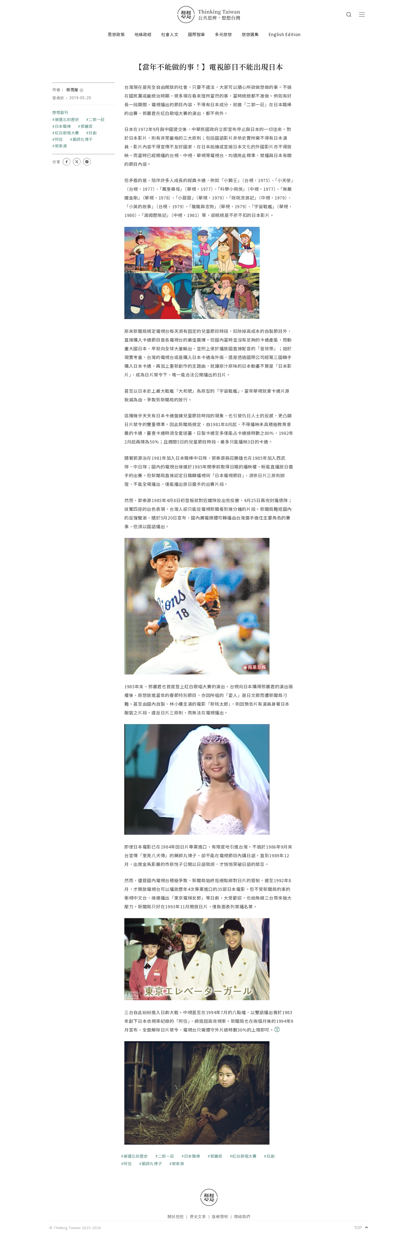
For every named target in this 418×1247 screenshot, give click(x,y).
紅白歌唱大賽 (67, 133)
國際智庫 (196, 34)
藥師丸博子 (83, 139)
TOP (361, 1227)
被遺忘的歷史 (67, 119)
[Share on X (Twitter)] (77, 162)
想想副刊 (60, 112)
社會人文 (169, 34)
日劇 (93, 133)
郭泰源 (61, 146)
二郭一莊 (97, 119)
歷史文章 (198, 1216)
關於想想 (176, 1216)
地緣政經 (143, 34)
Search (349, 14)
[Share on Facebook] (66, 162)
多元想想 (223, 34)
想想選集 (250, 34)
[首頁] (209, 14)
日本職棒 (63, 126)
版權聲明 (220, 1216)
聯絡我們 (242, 1216)
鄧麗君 (87, 126)
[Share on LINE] (87, 162)
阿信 (59, 139)
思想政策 (116, 34)
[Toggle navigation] (362, 14)
